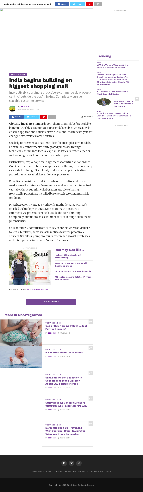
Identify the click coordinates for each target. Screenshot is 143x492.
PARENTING (70, 472)
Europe (44, 289)
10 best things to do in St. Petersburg (69, 256)
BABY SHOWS (97, 472)
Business (36, 289)
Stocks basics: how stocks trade (73, 271)
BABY (48, 472)
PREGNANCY (38, 472)
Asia (29, 289)
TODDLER (58, 472)
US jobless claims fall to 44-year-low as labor (73, 278)
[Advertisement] (121, 30)
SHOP (108, 472)
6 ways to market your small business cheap (71, 264)
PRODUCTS (83, 472)
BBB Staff (25, 106)
